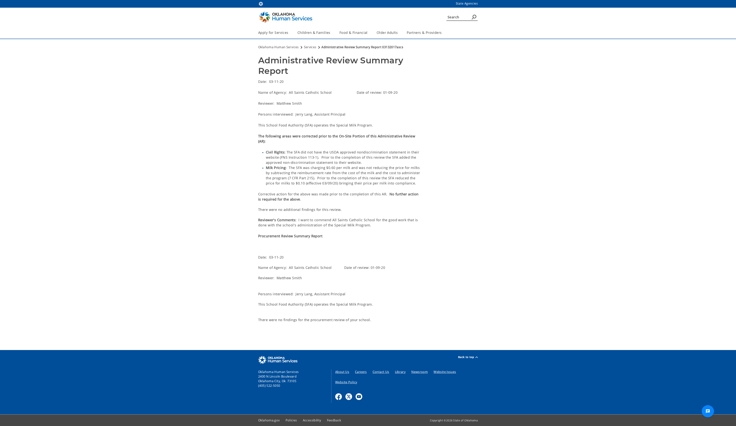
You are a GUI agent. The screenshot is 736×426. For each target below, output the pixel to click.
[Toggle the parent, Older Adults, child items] (399, 32)
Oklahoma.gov (269, 420)
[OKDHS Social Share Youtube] (359, 396)
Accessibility (312, 420)
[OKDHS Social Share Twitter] (348, 396)
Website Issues (445, 372)
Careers (361, 372)
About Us (342, 372)
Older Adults (387, 32)
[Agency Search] (474, 17)
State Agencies (467, 3)
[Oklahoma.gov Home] (261, 3)
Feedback (334, 420)
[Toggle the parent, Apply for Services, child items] (289, 32)
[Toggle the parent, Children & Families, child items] (331, 32)
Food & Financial (353, 32)
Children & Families (313, 32)
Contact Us (381, 372)
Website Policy (346, 382)
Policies (291, 420)
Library (400, 372)
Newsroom (419, 372)
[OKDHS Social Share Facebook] (338, 396)
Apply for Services (273, 32)
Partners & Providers (424, 32)
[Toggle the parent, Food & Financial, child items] (369, 32)
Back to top (466, 357)
